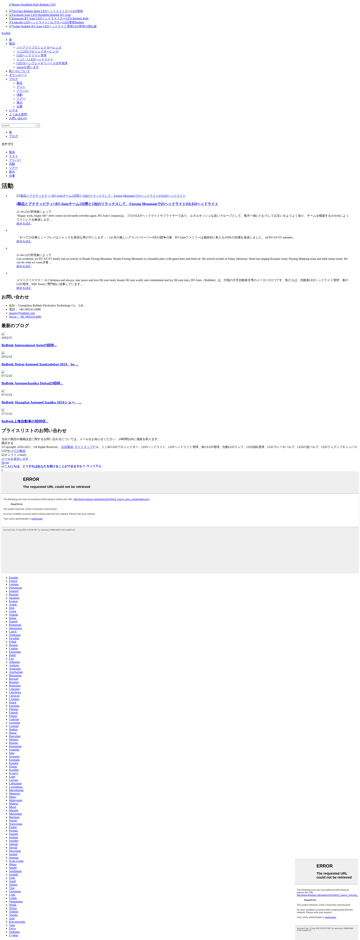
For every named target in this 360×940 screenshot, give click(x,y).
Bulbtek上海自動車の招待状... (25, 421)
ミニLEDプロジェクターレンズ (37, 51)
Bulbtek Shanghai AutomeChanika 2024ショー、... (41, 402)
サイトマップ (84, 447)
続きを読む (24, 223)
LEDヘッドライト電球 (31, 55)
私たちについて (19, 71)
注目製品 (67, 447)
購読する (8, 443)
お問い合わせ (18, 118)
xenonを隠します (27, 67)
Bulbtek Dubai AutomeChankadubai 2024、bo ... (40, 364)
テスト (21, 86)
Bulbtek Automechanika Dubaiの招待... (32, 383)
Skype (5, 462)
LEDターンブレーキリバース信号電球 (42, 63)
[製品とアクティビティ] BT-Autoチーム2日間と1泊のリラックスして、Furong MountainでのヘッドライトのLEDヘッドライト (117, 204)
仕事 (19, 106)
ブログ (13, 79)
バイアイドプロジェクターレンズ (39, 47)
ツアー (21, 98)
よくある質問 (18, 114)
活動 (19, 94)
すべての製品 (17, 450)
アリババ (22, 90)
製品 (12, 43)
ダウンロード (18, 75)
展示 (19, 102)
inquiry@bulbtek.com (22, 313)
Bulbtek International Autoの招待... (29, 345)
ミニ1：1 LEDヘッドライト (34, 59)
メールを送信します (15, 458)
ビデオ (13, 110)
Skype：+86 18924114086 (25, 316)
